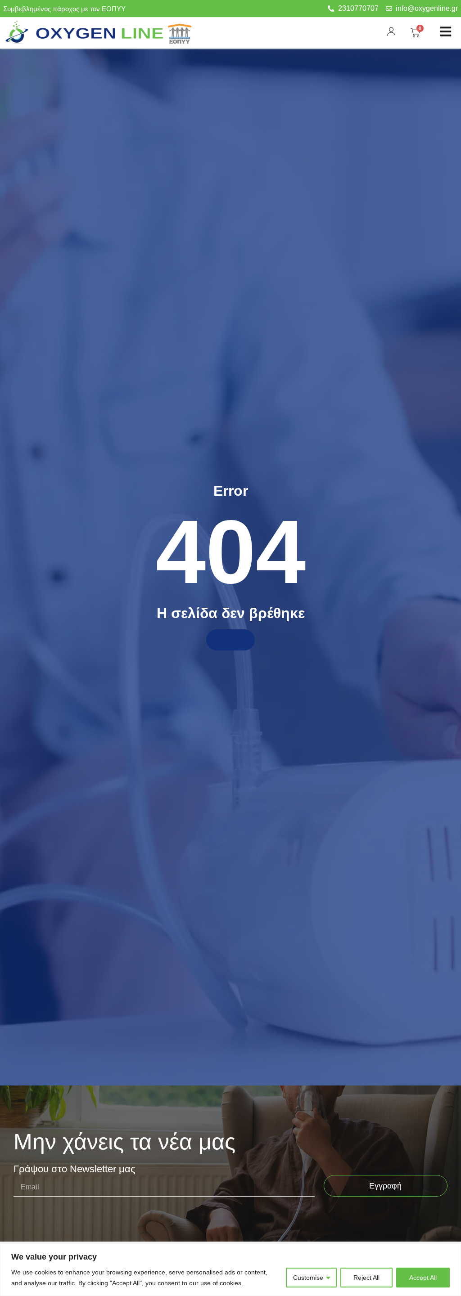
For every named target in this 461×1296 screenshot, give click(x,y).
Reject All (366, 1277)
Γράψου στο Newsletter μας (75, 1169)
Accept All (423, 1277)
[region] (230, 1269)
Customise (308, 1277)
